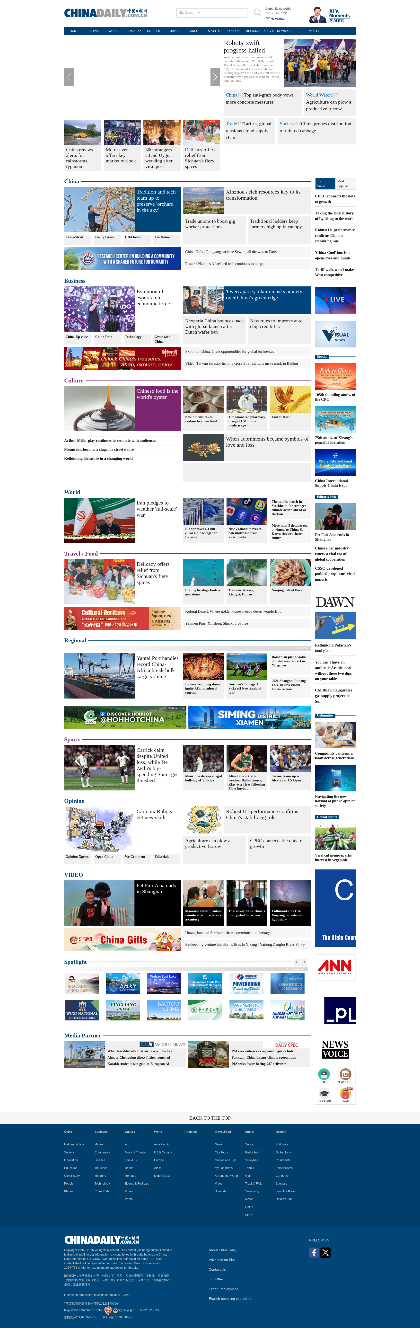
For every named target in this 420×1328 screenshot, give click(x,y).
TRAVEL (173, 31)
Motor (249, 1199)
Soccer (249, 1144)
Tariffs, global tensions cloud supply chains (248, 130)
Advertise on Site (222, 1260)
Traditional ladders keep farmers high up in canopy (276, 223)
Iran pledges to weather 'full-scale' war (157, 509)
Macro (99, 1144)
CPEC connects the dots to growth (276, 843)
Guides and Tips (225, 1160)
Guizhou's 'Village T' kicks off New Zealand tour (244, 688)
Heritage (130, 1175)
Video (129, 1191)
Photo (129, 1199)
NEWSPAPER (286, 31)
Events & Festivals (137, 1183)
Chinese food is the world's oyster (157, 394)
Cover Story (72, 1175)
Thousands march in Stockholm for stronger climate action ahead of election (289, 508)
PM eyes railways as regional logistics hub (262, 1051)
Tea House (162, 237)
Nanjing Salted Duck (287, 590)
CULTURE (154, 31)
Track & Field (253, 1183)
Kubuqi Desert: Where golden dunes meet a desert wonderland (233, 611)
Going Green (104, 237)
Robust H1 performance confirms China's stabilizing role (262, 814)
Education (71, 1168)
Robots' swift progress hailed (244, 46)
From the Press (286, 1191)
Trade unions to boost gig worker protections (210, 223)
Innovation (71, 1160)
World (72, 492)
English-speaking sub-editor (230, 1299)
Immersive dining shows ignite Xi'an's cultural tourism (202, 688)
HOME (74, 31)
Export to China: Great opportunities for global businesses (229, 351)
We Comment (135, 857)
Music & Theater (135, 1152)
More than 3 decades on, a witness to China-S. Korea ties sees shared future (290, 532)
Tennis (249, 1168)
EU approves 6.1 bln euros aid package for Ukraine (201, 533)
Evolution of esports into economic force (153, 297)
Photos (68, 1191)
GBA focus (132, 237)
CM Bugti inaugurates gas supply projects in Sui (333, 695)
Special (322, 356)
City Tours (221, 1152)
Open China (104, 857)
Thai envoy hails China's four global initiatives (246, 913)
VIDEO (193, 31)
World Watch (319, 94)
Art (127, 1144)
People (69, 1183)
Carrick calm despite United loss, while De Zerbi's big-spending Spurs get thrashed (157, 765)
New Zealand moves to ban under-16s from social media (245, 533)
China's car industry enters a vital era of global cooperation (332, 553)
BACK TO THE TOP (210, 1118)
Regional (75, 640)
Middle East (162, 1175)
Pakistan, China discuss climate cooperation (264, 1057)
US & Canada (163, 1152)
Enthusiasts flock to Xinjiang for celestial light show (287, 915)
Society (287, 123)
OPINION (234, 31)
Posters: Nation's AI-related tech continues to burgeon (226, 264)
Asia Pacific (161, 1144)
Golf (248, 1175)
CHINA (94, 31)
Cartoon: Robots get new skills (154, 814)
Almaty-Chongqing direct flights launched (138, 1057)
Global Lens (284, 1152)
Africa (158, 1168)
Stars (248, 1215)
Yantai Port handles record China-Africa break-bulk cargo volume (158, 667)
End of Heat (281, 417)
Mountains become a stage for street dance (99, 449)
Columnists (325, 715)
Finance (100, 1160)
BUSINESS (134, 31)
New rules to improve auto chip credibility (276, 323)
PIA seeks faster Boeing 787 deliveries (259, 1064)
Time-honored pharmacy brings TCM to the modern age (246, 421)
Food (91, 553)
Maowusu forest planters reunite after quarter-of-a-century (203, 915)
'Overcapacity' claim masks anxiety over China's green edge (264, 294)
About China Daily (222, 1250)
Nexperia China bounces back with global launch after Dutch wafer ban (214, 326)
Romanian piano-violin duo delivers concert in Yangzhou (289, 661)
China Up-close (77, 337)
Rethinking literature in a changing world (98, 458)
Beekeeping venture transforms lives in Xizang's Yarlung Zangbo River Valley (245, 944)
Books (129, 1168)
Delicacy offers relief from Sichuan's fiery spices (153, 573)
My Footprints (224, 1168)
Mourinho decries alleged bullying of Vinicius (203, 778)
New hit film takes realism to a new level (201, 419)
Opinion (74, 801)
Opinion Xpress (77, 857)
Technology (133, 337)
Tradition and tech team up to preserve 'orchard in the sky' (156, 201)
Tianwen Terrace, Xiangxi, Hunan (241, 592)
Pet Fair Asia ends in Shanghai (156, 888)
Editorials (162, 857)
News (218, 1144)
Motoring (100, 1175)
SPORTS (214, 31)
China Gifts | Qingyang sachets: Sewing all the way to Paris (231, 252)
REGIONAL (253, 31)
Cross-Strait (74, 237)
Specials (220, 1191)
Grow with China (162, 339)
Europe (159, 1160)
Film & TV (131, 1160)
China (231, 94)
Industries (101, 1168)
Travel (72, 553)
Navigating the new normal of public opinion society (335, 801)
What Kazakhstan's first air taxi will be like (139, 1051)
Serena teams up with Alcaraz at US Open (288, 778)
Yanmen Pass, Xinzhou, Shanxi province (216, 623)
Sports (72, 739)
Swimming (252, 1191)
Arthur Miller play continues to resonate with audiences (110, 440)
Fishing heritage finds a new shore (202, 592)
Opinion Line (284, 1199)
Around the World (226, 1175)
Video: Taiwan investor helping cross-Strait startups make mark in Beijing (241, 363)
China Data (103, 337)
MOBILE (314, 31)
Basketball (252, 1152)
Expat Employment (223, 1289)
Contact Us (217, 1269)
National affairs (74, 1144)
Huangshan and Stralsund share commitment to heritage (228, 933)
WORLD (114, 31)
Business (74, 281)
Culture (74, 380)
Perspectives (284, 1168)
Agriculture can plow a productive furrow (207, 843)
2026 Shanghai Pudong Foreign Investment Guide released (289, 685)
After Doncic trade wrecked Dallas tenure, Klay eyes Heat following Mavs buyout (246, 782)
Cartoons (282, 1175)
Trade (231, 123)
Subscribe (273, 13)
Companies (102, 1152)
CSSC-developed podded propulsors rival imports (335, 574)
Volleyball (251, 1160)
